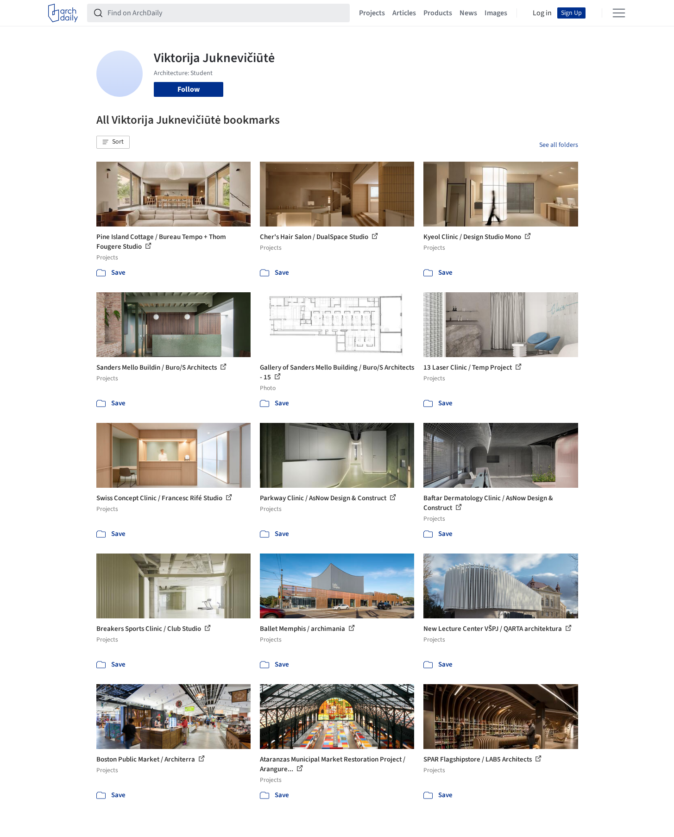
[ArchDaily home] (63, 13)
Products (437, 13)
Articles (404, 13)
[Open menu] (618, 13)
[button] (113, 142)
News (468, 13)
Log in (542, 13)
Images (496, 13)
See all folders (558, 145)
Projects (372, 13)
